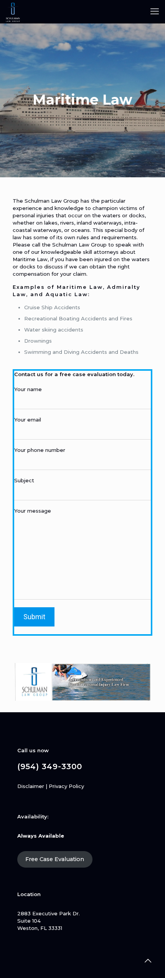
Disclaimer (30, 786)
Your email (27, 420)
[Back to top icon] (147, 960)
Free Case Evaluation (54, 859)
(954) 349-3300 (49, 766)
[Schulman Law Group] (13, 11)
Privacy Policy (66, 786)
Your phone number (39, 450)
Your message (32, 511)
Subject (24, 480)
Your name (28, 389)
